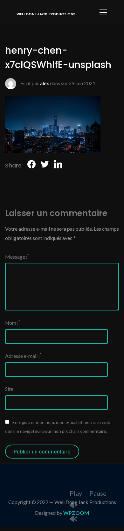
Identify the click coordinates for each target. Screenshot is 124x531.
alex (44, 83)
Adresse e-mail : (23, 355)
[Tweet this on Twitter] (45, 165)
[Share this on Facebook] (31, 165)
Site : (10, 389)
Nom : (12, 322)
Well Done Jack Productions (46, 14)
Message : (17, 256)
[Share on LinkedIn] (58, 165)
